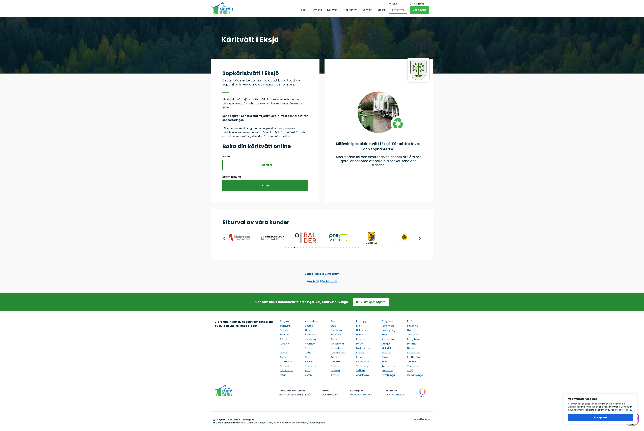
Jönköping (413, 334)
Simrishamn (414, 352)
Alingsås (284, 321)
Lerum (360, 343)
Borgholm (387, 321)
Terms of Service (293, 422)
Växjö (410, 370)
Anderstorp (311, 321)
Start (304, 9)
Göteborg (336, 330)
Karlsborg (310, 339)
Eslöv (359, 325)
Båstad (309, 325)
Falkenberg (388, 325)
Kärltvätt (333, 9)
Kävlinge (310, 343)
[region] (600, 409)
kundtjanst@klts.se (361, 394)
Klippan (360, 339)
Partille (360, 352)
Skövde (386, 357)
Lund (282, 348)
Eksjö (333, 325)
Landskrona (337, 343)
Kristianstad (388, 339)
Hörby (359, 334)
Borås (410, 321)
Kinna (334, 339)
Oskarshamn (338, 352)
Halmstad (361, 330)
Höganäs (336, 334)
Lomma (411, 343)
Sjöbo (283, 357)
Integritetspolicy (317, 422)
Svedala (335, 361)
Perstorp (386, 352)
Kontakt (367, 9)
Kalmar (284, 339)
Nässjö (283, 352)
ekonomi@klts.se (395, 394)
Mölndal (386, 348)
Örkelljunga (388, 375)
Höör (384, 334)
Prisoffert (398, 9)
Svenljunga (362, 361)
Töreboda (413, 366)
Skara (308, 357)
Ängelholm (362, 375)
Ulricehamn (286, 370)
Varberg (335, 370)
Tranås (335, 366)
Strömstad (286, 361)
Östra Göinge (415, 375)
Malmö (309, 348)
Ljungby (386, 343)
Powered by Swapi (421, 419)
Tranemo (310, 366)
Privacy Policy (273, 422)
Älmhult (335, 375)
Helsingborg (388, 330)
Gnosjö (309, 330)
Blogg (381, 9)
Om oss (317, 9)
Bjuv (333, 321)
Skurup (360, 357)
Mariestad (336, 348)
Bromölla (285, 325)
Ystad (283, 375)
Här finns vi (350, 9)
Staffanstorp (414, 357)
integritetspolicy (623, 409)
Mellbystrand (363, 348)
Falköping (412, 325)
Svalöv (309, 361)
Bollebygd (361, 321)
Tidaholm (412, 361)
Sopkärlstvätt (329, 281)
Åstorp (309, 375)
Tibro (385, 361)
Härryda (284, 334)
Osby (308, 352)
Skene (334, 357)
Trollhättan (388, 366)
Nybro (410, 348)
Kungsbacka (414, 339)
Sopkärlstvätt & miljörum (322, 274)
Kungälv (284, 343)
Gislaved (284, 330)
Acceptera (600, 417)
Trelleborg (362, 366)
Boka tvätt (419, 9)
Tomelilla (285, 366)
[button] (224, 238)
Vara (307, 370)
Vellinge (360, 370)
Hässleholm (311, 334)
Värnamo (387, 370)
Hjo (409, 330)
